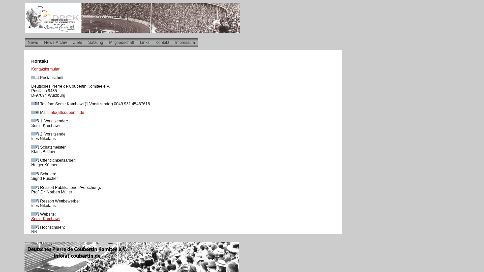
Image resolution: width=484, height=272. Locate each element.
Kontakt (162, 42)
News (33, 42)
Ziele (77, 42)
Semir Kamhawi (45, 219)
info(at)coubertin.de (67, 112)
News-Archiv (55, 42)
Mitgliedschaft (121, 42)
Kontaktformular (45, 69)
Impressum (185, 42)
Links (144, 42)
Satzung (95, 42)
